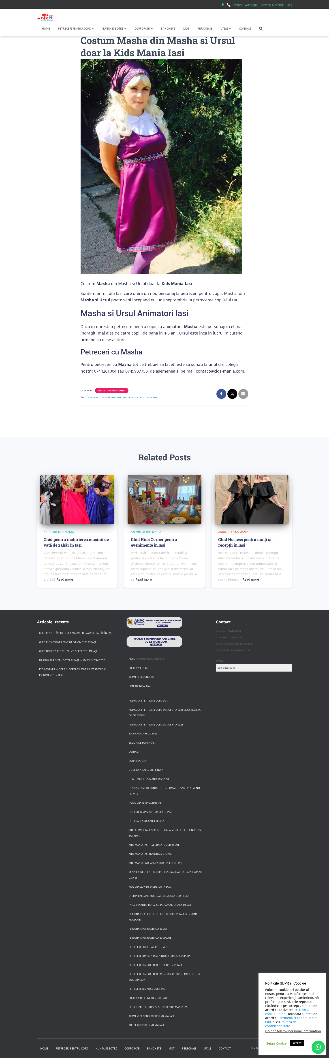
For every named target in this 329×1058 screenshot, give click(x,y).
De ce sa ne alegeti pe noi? (146, 769)
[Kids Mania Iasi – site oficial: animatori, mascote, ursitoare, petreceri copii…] (45, 16)
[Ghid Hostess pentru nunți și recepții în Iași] (252, 499)
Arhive (220, 660)
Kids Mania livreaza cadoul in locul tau (155, 863)
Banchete (167, 28)
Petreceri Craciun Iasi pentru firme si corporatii (161, 955)
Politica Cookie (139, 668)
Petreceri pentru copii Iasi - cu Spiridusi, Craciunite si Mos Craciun (164, 976)
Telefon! (237, 5)
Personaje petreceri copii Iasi (148, 928)
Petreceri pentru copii (74, 28)
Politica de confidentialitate (148, 998)
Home (45, 28)
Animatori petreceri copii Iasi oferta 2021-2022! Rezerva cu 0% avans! (165, 712)
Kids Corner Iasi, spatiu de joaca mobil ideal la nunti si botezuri (165, 832)
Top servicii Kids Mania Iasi (146, 1025)
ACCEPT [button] (297, 1043)
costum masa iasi (133, 397)
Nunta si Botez (112, 28)
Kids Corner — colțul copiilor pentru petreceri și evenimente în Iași (72, 672)
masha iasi (151, 397)
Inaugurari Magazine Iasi (145, 802)
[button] (92, 28)
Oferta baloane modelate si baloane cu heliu (159, 895)
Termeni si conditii (141, 676)
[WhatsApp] (318, 1047)
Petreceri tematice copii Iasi (147, 988)
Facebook (223, 5)
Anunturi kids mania (111, 390)
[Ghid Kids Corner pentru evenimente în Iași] (164, 499)
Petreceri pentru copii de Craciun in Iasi (155, 965)
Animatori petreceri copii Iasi (148, 700)
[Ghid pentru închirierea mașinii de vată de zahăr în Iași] (77, 499)
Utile (224, 28)
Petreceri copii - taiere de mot (148, 947)
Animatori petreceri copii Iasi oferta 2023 (156, 724)
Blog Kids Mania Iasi (142, 742)
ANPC (132, 658)
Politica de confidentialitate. (281, 1023)
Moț (186, 28)
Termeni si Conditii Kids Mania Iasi (151, 1016)
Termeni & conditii (272, 5)
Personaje (204, 28)
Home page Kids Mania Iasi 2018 (149, 779)
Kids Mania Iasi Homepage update (150, 853)
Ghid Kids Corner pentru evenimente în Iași (154, 542)
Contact (244, 28)
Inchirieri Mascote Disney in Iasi (150, 811)
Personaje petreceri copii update (150, 937)
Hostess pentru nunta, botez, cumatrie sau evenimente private (165, 790)
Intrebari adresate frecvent (147, 820)
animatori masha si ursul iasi (104, 397)
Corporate (142, 28)
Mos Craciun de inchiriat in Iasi (150, 886)
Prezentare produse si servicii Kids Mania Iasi (158, 1007)
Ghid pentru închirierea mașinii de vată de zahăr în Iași (76, 542)
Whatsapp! (251, 5)
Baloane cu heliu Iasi (143, 733)
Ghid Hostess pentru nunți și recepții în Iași (244, 542)
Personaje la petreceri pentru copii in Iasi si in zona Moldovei (163, 916)
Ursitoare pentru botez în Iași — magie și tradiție (72, 660)
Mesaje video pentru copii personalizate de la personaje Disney (165, 874)
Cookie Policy (138, 760)
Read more (65, 579)
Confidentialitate (140, 686)
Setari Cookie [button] (276, 1043)
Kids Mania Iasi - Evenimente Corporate (154, 844)
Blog (289, 5)
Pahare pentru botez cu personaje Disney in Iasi (160, 904)
